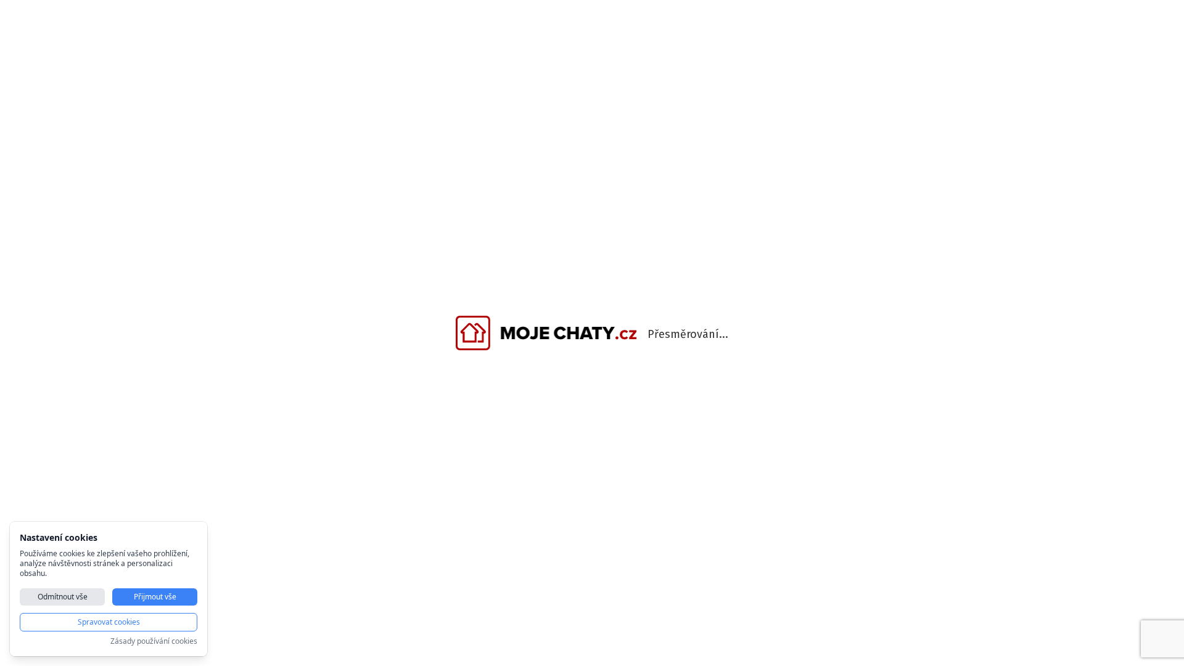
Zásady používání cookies (153, 641)
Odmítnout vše (63, 596)
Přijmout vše (155, 596)
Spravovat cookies (109, 622)
